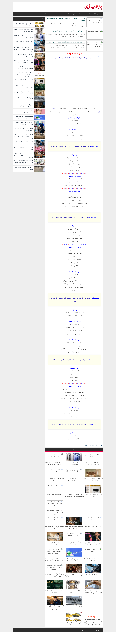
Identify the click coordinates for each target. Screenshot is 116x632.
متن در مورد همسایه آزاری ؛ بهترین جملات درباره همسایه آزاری (69, 424)
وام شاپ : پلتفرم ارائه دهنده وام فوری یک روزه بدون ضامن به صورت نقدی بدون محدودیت (93, 624)
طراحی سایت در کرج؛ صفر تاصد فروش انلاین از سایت (54, 591)
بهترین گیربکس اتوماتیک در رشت (74, 606)
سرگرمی (57, 14)
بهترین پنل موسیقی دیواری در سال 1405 (93, 495)
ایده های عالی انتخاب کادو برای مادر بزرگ (93, 527)
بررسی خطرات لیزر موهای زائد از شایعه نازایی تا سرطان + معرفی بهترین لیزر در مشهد (93, 592)
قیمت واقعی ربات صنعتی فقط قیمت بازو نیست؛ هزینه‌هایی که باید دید (54, 463)
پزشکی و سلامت (66, 14)
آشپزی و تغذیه (98, 14)
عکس (50, 14)
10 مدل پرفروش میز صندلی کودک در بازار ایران (93, 559)
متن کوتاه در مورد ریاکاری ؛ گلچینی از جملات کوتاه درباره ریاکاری (70, 217)
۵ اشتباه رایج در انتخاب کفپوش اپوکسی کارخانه (54, 479)
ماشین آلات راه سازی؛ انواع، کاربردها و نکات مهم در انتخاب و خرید (74, 623)
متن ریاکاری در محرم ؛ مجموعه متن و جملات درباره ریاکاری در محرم (70, 146)
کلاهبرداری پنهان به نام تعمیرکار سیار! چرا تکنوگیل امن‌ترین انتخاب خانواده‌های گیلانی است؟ (54, 608)
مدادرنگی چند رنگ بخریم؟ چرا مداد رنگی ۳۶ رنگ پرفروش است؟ (54, 527)
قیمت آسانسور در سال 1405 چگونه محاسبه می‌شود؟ (74, 463)
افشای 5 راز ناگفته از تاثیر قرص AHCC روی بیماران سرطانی (55, 543)
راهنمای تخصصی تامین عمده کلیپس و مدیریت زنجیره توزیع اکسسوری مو (74, 559)
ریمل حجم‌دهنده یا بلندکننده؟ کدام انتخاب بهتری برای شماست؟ (93, 463)
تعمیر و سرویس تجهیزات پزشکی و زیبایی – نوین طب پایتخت (74, 479)
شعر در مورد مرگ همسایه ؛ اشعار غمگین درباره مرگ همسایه (69, 360)
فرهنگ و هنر (88, 14)
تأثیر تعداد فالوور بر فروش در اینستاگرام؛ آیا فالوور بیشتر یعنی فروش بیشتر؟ (93, 543)
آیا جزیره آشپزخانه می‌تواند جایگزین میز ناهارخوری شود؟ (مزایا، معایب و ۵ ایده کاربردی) (54, 576)
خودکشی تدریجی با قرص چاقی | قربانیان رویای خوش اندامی (74, 527)
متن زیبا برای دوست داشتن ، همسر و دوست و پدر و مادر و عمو (69, 31)
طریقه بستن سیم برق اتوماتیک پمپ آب (54, 494)
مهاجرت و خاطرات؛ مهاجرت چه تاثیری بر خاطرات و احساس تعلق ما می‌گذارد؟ (73, 575)
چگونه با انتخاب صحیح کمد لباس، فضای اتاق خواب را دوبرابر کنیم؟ (93, 479)
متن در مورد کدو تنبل (74, 53)
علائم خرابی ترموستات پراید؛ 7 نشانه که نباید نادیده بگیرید (74, 591)
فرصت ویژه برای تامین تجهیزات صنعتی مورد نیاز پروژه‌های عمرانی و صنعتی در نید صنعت (54, 560)
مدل (36, 14)
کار (40, 14)
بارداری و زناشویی (77, 14)
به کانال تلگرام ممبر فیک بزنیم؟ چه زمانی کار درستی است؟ (73, 543)
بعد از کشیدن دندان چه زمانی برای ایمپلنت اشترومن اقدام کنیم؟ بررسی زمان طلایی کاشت (74, 496)
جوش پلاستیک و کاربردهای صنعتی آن (93, 574)
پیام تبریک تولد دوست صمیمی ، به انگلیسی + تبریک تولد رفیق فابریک (67, 42)
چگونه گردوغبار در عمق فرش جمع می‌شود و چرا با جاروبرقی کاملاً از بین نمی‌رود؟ (54, 512)
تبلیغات (45, 14)
